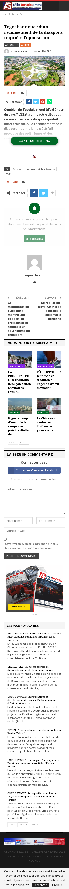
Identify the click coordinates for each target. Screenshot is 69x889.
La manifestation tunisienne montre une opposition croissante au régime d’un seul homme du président (19, 318)
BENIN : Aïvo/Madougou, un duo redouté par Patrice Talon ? (34, 731)
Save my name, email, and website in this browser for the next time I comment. (31, 545)
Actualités (11, 45)
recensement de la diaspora (40, 169)
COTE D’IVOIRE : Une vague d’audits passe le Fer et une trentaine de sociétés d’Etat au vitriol (33, 763)
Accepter (41, 885)
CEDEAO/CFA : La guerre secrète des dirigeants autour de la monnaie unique (30, 668)
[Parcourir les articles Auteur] (34, 262)
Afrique (25, 45)
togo (8, 174)
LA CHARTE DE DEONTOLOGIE (47, 852)
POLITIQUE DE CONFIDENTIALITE (26, 856)
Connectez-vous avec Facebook (37, 470)
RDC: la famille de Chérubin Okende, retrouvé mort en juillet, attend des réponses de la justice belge (34, 637)
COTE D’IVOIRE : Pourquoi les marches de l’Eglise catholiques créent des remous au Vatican (32, 796)
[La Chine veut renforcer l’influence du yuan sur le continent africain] (49, 406)
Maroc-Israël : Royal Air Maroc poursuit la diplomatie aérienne (49, 311)
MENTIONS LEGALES (16, 852)
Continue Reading (34, 140)
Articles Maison (16, 366)
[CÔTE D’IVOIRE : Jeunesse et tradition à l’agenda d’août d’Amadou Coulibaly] (49, 359)
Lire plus (57, 885)
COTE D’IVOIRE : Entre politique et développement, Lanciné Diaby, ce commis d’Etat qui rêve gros (32, 700)
